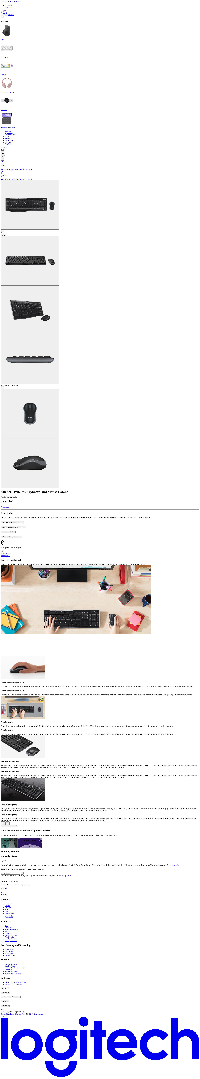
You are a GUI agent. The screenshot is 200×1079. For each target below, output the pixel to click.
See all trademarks (173, 865)
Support (3, 11)
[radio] (1, 506)
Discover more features (9, 826)
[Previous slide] (3, 823)
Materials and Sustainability (10, 527)
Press (6, 911)
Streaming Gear (10, 955)
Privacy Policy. (66, 876)
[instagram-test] (2, 888)
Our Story (8, 904)
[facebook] (6, 888)
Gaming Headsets (11, 941)
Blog (6, 909)
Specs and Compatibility (9, 522)
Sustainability (9, 913)
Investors (8, 907)
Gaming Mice (9, 937)
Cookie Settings (32, 1014)
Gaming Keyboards (11, 939)
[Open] (2, 159)
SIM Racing (9, 953)
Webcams (8, 931)
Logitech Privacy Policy (18, 1014)
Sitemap (40, 1014)
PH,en (5, 13)
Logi (2, 161)
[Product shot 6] (30, 463)
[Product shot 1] (30, 205)
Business (8, 7)
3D (4, 235)
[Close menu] (2, 17)
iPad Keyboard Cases (12, 935)
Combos (3, 165)
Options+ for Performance (13, 984)
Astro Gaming (9, 950)
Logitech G (8, 5)
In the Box (5, 532)
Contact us (8, 970)
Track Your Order (11, 971)
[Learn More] (2, 387)
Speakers (8, 933)
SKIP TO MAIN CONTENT (10, 2)
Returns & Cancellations (13, 973)
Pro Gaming (9, 951)
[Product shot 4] (30, 359)
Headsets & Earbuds (11, 929)
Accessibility (9, 917)
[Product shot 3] (30, 310)
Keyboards (8, 928)
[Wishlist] (3, 154)
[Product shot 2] (30, 261)
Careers (7, 906)
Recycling (8, 915)
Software (4, 147)
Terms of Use (5, 1014)
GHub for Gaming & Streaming (15, 982)
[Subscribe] (22, 873)
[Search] (2, 151)
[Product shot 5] (30, 413)
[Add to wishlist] (2, 231)
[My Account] (2, 157)
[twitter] (4, 888)
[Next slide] (7, 823)
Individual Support (11, 964)
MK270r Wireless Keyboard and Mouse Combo (16, 169)
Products (4, 15)
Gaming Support (10, 966)
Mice (6, 926)
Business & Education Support (15, 968)
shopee (8, 508)
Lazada (3, 508)
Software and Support (8, 537)
